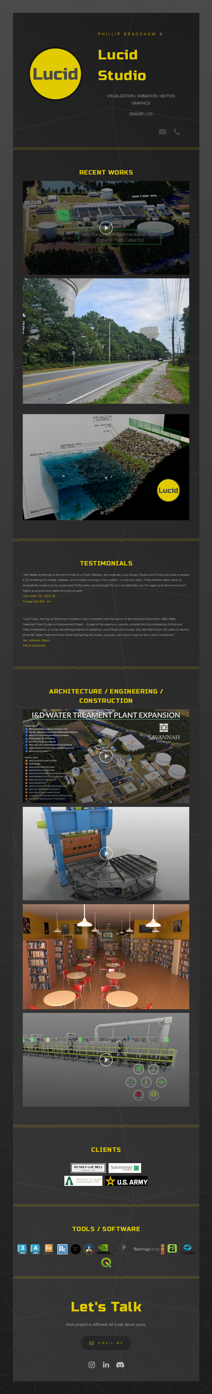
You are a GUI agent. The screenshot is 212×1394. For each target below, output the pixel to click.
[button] (163, 131)
